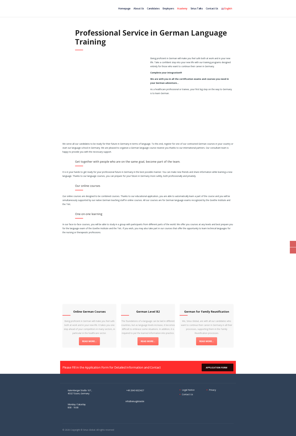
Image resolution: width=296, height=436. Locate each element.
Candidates (153, 8)
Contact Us (212, 8)
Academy (182, 8)
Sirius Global (89, 429)
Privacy (212, 390)
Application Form (216, 367)
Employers (168, 8)
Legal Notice (188, 390)
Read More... (89, 341)
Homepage (124, 8)
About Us (139, 8)
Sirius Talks (197, 8)
